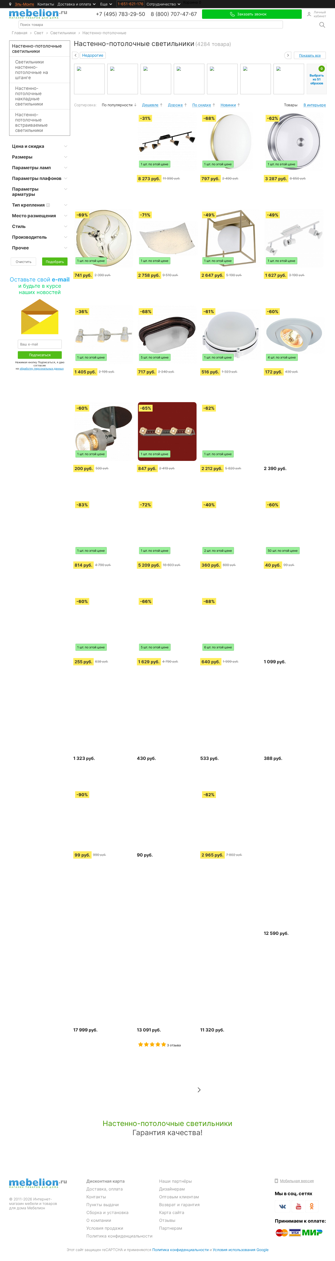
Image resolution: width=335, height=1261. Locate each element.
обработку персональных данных (42, 368)
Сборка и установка (107, 1212)
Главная (19, 32)
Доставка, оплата (104, 1189)
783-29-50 (132, 14)
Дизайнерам (172, 1189)
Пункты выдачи (102, 1204)
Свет (38, 32)
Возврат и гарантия (179, 1204)
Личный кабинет (320, 14)
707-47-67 (184, 14)
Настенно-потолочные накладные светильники (29, 96)
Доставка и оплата (74, 4)
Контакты (45, 4)
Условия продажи (104, 1228)
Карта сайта (171, 1212)
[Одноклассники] (312, 1206)
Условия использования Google (241, 1249)
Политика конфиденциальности (119, 1236)
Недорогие (92, 55)
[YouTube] (298, 1207)
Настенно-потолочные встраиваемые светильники (31, 122)
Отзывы (167, 1220)
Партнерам (170, 1228)
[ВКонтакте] (282, 1206)
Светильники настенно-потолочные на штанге (31, 69)
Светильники (63, 32)
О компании (98, 1220)
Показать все (310, 55)
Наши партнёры (175, 1181)
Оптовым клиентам (179, 1196)
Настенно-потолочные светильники (37, 48)
